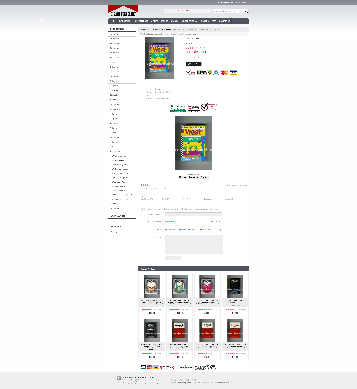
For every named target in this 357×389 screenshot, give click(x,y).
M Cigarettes (115, 109)
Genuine (194, 230)
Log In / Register (226, 2)
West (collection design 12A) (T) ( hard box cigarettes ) (179, 345)
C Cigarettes (114, 62)
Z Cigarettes (114, 209)
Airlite (154, 21)
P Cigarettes (114, 123)
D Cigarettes (114, 67)
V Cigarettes (114, 147)
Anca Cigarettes (223, 383)
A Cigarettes (114, 53)
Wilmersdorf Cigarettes (120, 182)
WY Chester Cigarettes (120, 199)
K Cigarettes (114, 100)
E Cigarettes (114, 72)
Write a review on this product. (237, 185)
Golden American (189, 21)
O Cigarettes (114, 119)
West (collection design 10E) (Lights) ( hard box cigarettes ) (151, 301)
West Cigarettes (166, 29)
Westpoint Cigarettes (120, 169)
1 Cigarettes (114, 34)
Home (113, 21)
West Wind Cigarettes (120, 165)
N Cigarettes (114, 114)
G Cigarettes (114, 81)
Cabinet (164, 21)
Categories (124, 21)
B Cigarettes (114, 58)
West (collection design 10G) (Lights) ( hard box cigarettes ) (179, 301)
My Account (241, 2)
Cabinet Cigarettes (184, 383)
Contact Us (224, 21)
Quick (183, 230)
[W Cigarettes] (193, 178)
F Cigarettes (114, 76)
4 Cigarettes (114, 48)
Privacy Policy (116, 227)
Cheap (218, 230)
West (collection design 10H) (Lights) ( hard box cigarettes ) (207, 301)
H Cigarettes (114, 86)
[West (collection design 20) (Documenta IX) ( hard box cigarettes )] (204, 178)
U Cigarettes (114, 142)
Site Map (114, 232)
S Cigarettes (114, 133)
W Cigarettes (153, 29)
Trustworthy (207, 230)
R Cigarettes (114, 128)
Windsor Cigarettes (119, 186)
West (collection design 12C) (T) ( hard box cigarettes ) (235, 345)
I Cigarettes (114, 91)
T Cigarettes (114, 138)
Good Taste (172, 230)
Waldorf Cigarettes (119, 156)
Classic (174, 21)
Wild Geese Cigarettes (120, 178)
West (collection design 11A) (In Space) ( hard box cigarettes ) (235, 302)
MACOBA (205, 21)
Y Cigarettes (114, 204)
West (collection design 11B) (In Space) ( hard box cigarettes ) (151, 346)
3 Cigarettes (114, 44)
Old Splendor (141, 21)
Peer (214, 21)
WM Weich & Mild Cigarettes (122, 195)
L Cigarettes (114, 105)
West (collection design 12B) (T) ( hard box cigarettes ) (207, 345)
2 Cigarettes (114, 39)
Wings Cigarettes (118, 191)
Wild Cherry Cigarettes (120, 173)
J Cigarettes (114, 95)
